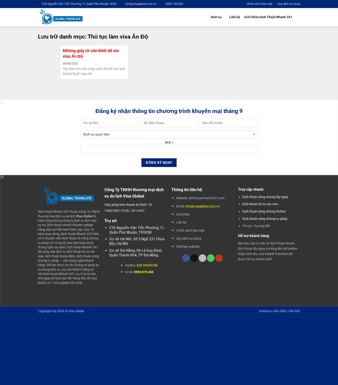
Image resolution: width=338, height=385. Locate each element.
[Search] (298, 17)
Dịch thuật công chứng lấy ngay (265, 197)
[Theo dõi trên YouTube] (219, 258)
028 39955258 (147, 265)
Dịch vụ (216, 17)
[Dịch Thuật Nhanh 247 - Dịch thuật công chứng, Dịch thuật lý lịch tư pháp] (61, 17)
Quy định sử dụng (288, 4)
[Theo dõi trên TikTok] (194, 258)
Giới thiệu (183, 214)
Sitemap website (188, 246)
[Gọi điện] (328, 342)
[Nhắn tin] (328, 353)
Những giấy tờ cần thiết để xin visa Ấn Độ (91, 53)
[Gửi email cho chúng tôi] (202, 258)
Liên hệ (234, 17)
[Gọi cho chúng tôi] (211, 258)
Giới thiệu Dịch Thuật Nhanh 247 (268, 17)
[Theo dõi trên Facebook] (186, 258)
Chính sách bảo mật (259, 4)
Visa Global (76, 311)
